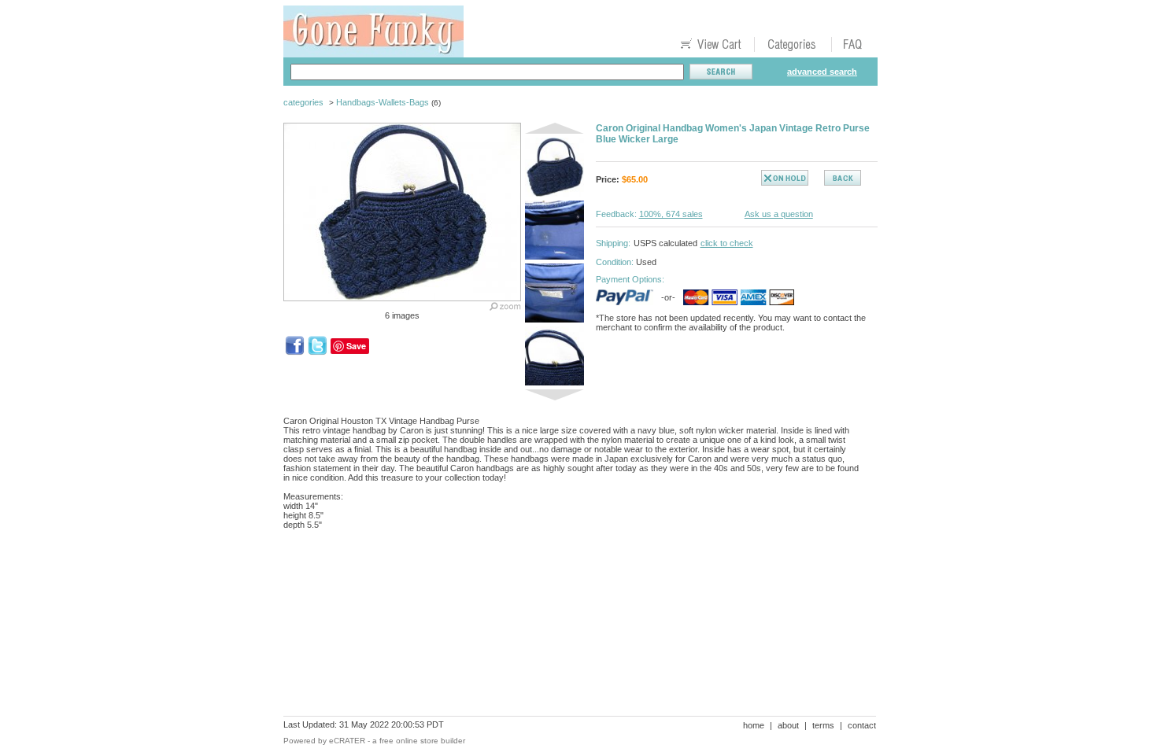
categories (303, 102)
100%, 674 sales (671, 214)
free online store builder (422, 740)
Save (356, 346)
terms (823, 725)
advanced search (822, 71)
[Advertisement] (569, 596)
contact (862, 725)
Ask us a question (779, 214)
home (753, 725)
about (788, 725)
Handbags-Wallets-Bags (382, 102)
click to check (726, 243)
